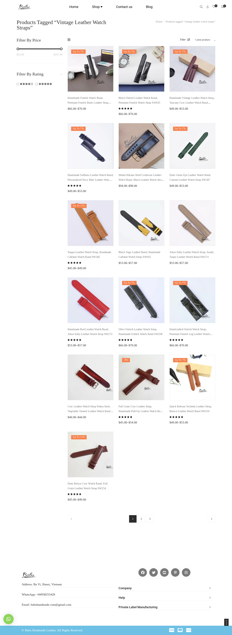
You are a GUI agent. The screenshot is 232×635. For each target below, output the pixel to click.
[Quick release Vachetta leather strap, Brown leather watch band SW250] (192, 377)
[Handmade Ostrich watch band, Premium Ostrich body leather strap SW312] (90, 69)
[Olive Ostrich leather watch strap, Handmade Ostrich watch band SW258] (141, 300)
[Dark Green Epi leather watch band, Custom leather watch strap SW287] (192, 146)
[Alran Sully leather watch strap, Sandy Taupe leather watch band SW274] (192, 223)
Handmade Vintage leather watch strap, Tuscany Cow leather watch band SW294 (192, 102)
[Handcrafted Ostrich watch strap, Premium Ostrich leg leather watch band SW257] (192, 300)
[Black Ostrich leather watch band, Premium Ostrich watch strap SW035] (141, 69)
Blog (149, 7)
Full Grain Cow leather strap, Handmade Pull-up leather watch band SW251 (141, 411)
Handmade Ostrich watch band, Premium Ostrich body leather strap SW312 (88, 102)
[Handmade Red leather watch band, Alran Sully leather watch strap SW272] (90, 300)
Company (125, 588)
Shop (96, 7)
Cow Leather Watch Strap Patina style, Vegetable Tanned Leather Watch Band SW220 (89, 411)
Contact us (124, 7)
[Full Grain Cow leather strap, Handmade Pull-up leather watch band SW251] (141, 377)
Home (73, 7)
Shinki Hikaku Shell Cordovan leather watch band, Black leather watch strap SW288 (141, 180)
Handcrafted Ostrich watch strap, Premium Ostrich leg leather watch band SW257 (189, 334)
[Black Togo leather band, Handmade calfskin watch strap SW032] (141, 223)
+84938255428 (46, 594)
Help (122, 597)
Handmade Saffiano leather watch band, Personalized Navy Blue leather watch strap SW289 (90, 180)
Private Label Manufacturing (138, 607)
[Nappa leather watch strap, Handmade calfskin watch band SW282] (90, 223)
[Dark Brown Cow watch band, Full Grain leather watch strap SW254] (90, 454)
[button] (164, 586)
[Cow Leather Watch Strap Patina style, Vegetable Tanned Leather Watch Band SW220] (90, 377)
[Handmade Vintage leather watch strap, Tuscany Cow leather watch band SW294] (192, 69)
